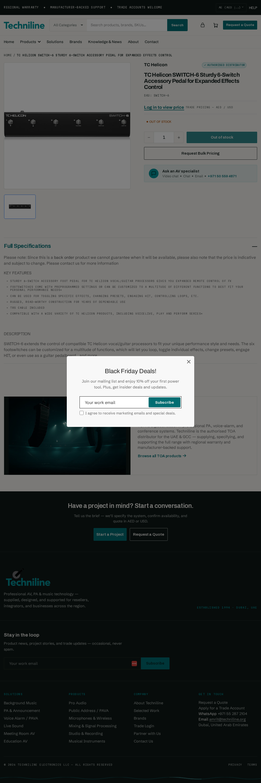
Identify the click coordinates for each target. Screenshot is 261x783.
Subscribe (164, 402)
